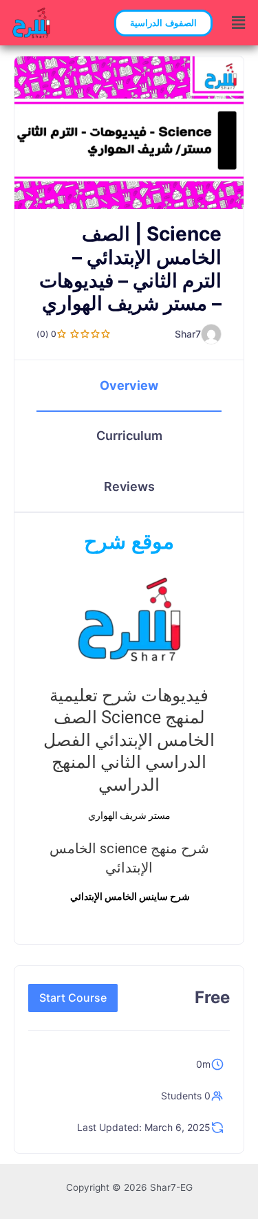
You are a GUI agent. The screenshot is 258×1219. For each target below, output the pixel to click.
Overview (129, 385)
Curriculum (129, 435)
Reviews (129, 486)
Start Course (73, 997)
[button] (163, 23)
